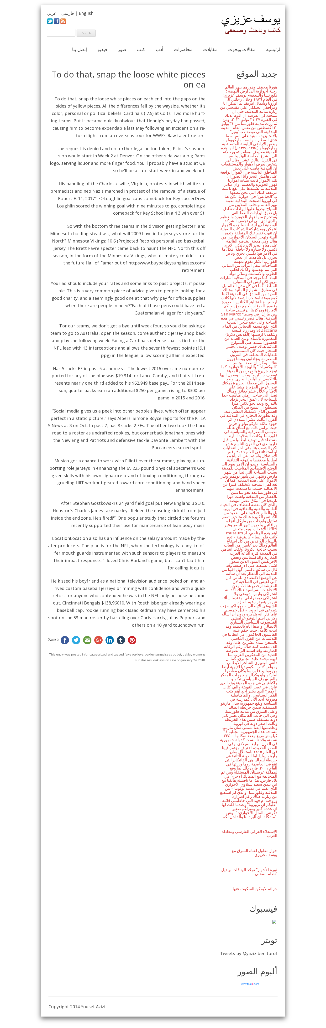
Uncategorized (96, 654)
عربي (52, 13)
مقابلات (210, 49)
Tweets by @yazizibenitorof (248, 953)
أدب (159, 49)
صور (122, 49)
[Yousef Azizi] (248, 24)
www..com (250, 983)
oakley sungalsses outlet (163, 654)
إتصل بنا (79, 49)
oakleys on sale (164, 660)
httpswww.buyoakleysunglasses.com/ (166, 263)
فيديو (102, 49)
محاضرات (183, 49)
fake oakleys (117, 510)
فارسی (67, 13)
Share (53, 639)
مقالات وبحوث (241, 49)
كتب (141, 49)
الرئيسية (274, 49)
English (86, 13)
